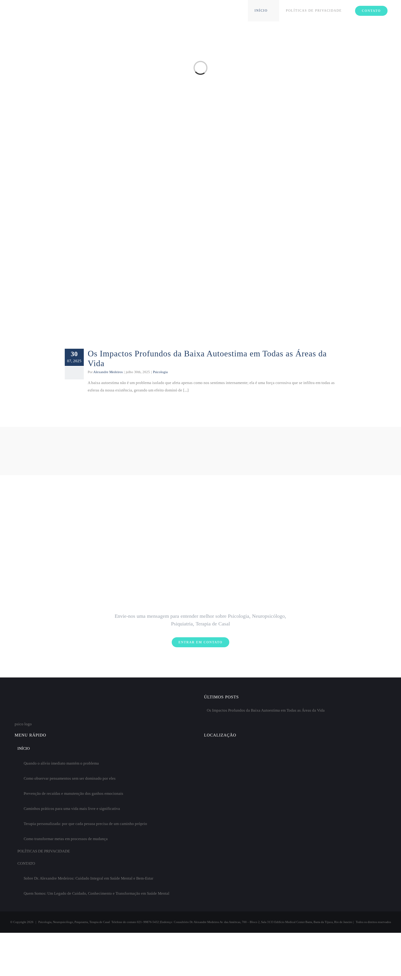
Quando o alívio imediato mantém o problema (61, 763)
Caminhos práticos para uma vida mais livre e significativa (72, 808)
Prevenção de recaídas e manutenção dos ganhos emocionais (73, 793)
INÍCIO (23, 748)
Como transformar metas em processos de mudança (66, 839)
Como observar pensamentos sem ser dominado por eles (70, 778)
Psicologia (160, 372)
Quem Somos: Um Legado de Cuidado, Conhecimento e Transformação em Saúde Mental (96, 893)
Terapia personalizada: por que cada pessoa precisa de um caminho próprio (85, 824)
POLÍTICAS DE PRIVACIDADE (43, 851)
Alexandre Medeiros (108, 372)
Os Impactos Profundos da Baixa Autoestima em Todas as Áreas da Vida (266, 710)
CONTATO (26, 863)
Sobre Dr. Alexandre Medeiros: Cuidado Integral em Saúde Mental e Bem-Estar (88, 878)
